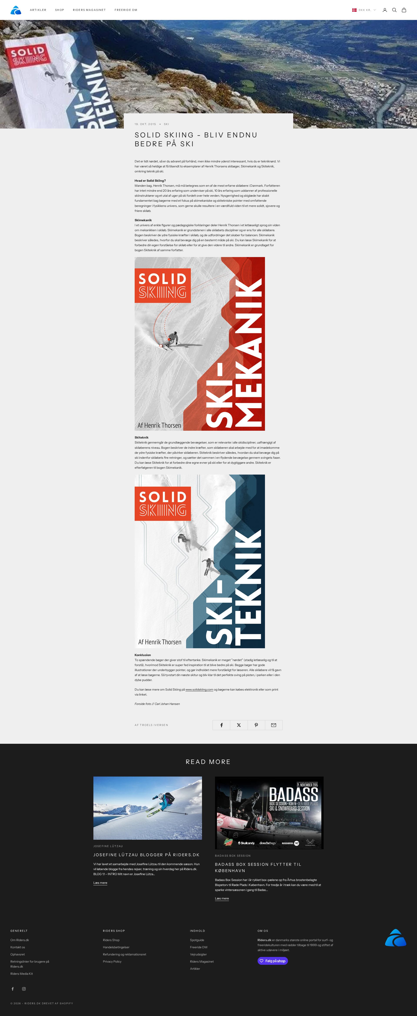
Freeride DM (126, 10)
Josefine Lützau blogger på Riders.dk (146, 855)
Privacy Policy (112, 961)
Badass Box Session (233, 855)
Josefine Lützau (108, 846)
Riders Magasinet (89, 10)
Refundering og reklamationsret (124, 954)
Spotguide (197, 940)
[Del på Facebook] (221, 725)
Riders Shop (111, 940)
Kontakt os (17, 947)
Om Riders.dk (19, 940)
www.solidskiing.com (199, 689)
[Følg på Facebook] (12, 989)
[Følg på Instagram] (24, 989)
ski (166, 124)
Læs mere (100, 883)
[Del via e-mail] (273, 725)
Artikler (38, 10)
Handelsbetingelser (116, 947)
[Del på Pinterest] (256, 725)
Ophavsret (17, 954)
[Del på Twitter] (238, 725)
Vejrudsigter (198, 954)
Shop (59, 10)
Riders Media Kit (21, 974)
